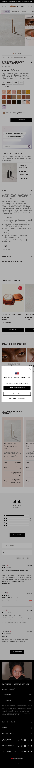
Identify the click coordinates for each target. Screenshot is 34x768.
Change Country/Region (17, 398)
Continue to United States (17, 387)
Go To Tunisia (17, 393)
